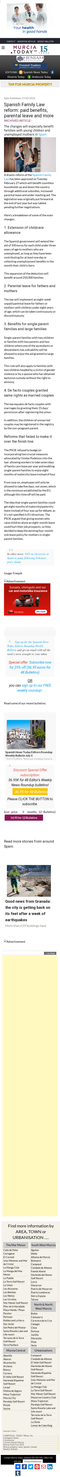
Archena (7, 1366)
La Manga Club (11, 1267)
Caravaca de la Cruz (41, 1320)
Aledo (34, 1253)
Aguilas (35, 1250)
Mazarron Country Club (43, 1397)
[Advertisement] (30, 1086)
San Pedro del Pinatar (14, 1327)
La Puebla (8, 1278)
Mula (33, 1341)
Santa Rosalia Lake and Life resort (15, 1333)
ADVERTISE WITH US (26, 41)
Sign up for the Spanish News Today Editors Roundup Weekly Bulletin (27, 646)
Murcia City (9, 1397)
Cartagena (9, 1253)
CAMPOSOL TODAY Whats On (18, 1436)
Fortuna (35, 1331)
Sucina (6, 1408)
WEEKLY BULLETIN (45, 41)
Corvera (7, 1373)
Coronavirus (8, 1440)
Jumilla (35, 1334)
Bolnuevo (36, 1260)
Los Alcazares (10, 1288)
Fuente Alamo (38, 1271)
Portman (7, 1316)
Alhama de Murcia (40, 1257)
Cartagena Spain (11, 1438)
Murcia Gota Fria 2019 (13, 1445)
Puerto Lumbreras (40, 1292)
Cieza (34, 1327)
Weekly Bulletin (10, 1449)
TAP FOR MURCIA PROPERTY (30, 84)
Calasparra (37, 1317)
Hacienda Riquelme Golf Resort (13, 1382)
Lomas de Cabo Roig (41, 1425)
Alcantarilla (9, 1362)
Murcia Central (15, 1350)
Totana (34, 1299)
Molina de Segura (12, 1390)
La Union (8, 1285)
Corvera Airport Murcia (13, 1442)
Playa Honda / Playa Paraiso (13, 1311)
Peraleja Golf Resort (14, 1401)
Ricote (6, 1405)
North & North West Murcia (43, 1306)
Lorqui (6, 1387)
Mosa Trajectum (11, 1394)
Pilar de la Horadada (14, 1306)
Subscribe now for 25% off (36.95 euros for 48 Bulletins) (30, 667)
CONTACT (11, 41)
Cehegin (35, 1324)
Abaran (7, 1359)
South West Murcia (43, 1245)
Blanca (7, 1369)
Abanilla (7, 1355)
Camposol (36, 1264)
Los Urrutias (9, 1299)
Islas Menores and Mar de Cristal (15, 1262)
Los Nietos (9, 1295)
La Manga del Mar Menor (12, 1273)
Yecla (34, 1345)
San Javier (8, 1323)
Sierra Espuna (38, 1295)
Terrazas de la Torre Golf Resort (13, 1339)
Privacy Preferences (32, 1461)
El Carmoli (8, 1257)
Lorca (34, 1281)
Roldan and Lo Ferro (13, 1320)
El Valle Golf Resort (13, 1376)
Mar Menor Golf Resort (15, 1302)
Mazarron (36, 1285)
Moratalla (36, 1338)
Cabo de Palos (10, 1250)
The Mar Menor (16, 1245)
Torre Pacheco (10, 1344)
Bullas (34, 1313)
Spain (42, 134)
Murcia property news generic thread (20, 1447)
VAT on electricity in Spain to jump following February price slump (28, 558)
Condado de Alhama (41, 1267)
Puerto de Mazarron (41, 1288)
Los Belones (9, 1292)
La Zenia (35, 1421)
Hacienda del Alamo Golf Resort (41, 1276)
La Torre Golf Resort (14, 1281)
